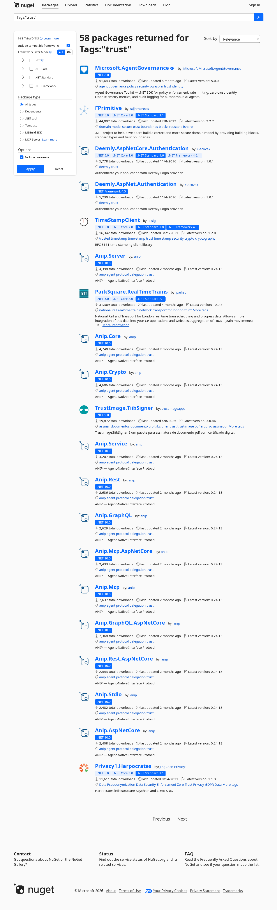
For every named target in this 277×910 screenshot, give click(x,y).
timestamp (119, 238)
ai (162, 86)
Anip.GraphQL (113, 515)
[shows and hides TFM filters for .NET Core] (23, 69)
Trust (188, 784)
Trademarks (233, 890)
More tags (200, 310)
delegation (138, 274)
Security (150, 784)
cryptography (205, 238)
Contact (22, 854)
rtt (190, 310)
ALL (61, 52)
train (134, 310)
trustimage (185, 426)
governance (117, 86)
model (116, 126)
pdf (197, 426)
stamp (166, 238)
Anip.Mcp (107, 586)
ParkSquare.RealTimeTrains (131, 291)
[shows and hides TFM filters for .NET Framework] (23, 86)
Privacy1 (180, 766)
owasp (155, 86)
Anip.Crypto (110, 371)
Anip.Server (110, 255)
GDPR (209, 784)
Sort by (210, 38)
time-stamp (136, 238)
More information (115, 325)
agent (103, 86)
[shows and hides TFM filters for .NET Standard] (23, 77)
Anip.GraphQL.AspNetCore (130, 622)
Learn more (51, 38)
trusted (104, 238)
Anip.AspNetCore (117, 730)
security (143, 86)
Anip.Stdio (108, 694)
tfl (185, 310)
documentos (120, 426)
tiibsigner (161, 426)
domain (105, 126)
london (178, 310)
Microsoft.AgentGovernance (132, 67)
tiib (151, 426)
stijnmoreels (139, 108)
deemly (104, 166)
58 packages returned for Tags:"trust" (134, 43)
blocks (163, 126)
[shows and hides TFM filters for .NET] (23, 60)
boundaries (149, 126)
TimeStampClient (117, 219)
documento (139, 426)
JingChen (167, 766)
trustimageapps (173, 408)
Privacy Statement (205, 890)
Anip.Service (111, 443)
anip (137, 256)
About (111, 890)
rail (114, 310)
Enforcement (166, 784)
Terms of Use (130, 890)
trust (167, 86)
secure (127, 126)
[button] (42, 38)
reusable (175, 126)
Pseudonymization (121, 784)
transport (160, 310)
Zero (180, 784)
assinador (220, 426)
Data (102, 784)
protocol (122, 274)
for (170, 310)
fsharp (188, 126)
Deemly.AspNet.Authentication (136, 184)
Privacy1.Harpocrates (123, 766)
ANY (69, 52)
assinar (104, 426)
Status (106, 854)
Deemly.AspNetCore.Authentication (142, 148)
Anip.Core (108, 336)
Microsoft (191, 68)
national (105, 310)
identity (177, 86)
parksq (181, 292)
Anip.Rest (107, 479)
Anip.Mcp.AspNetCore (123, 550)
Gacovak (203, 149)
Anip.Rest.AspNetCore (124, 658)
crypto (189, 238)
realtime (124, 310)
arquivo (206, 426)
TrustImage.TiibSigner (124, 407)
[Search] (258, 17)
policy (131, 86)
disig (152, 220)
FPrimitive (108, 107)
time (157, 238)
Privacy (198, 784)
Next (182, 819)
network (145, 310)
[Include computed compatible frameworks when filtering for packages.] (68, 45)
